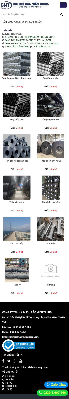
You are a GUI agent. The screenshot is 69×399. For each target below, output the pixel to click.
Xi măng (51, 285)
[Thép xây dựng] (16, 188)
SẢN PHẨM (8, 30)
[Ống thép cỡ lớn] (50, 105)
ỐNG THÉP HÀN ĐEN (39, 40)
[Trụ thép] (50, 229)
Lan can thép (16, 243)
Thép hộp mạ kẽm (51, 202)
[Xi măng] (50, 270)
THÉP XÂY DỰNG (41, 46)
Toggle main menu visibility (63, 21)
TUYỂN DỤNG (10, 386)
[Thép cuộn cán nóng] (50, 146)
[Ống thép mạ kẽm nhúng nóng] (16, 64)
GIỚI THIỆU (9, 376)
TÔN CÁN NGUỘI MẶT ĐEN (44, 43)
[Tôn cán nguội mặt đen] (16, 146)
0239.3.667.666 (54, 392)
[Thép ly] (16, 270)
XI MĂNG (9, 37)
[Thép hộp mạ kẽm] (50, 188)
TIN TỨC (8, 382)
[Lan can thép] (16, 229)
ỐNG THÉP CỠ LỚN (15, 43)
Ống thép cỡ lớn (51, 119)
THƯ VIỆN (9, 379)
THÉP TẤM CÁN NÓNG (17, 46)
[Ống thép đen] (16, 105)
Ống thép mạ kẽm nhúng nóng (17, 78)
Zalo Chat (58, 384)
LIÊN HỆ (8, 389)
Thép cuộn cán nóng (50, 161)
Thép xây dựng (16, 202)
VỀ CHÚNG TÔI (10, 371)
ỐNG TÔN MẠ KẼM (15, 40)
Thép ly (17, 285)
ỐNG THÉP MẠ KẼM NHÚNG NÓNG (36, 37)
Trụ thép (51, 243)
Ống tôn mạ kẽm (51, 78)
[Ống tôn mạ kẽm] (50, 64)
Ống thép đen (17, 119)
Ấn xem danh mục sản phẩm (22, 22)
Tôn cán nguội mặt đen (16, 161)
